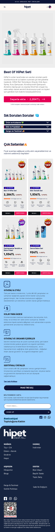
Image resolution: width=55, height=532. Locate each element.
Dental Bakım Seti (36, 248)
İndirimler (37, 448)
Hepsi (6, 458)
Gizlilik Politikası (10, 489)
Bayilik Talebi (38, 474)
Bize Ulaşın (37, 470)
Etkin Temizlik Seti (36, 191)
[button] (5, 7)
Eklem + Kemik (10, 451)
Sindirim (7, 455)
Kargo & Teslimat (11, 485)
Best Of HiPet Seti (10, 191)
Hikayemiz (8, 470)
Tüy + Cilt (8, 448)
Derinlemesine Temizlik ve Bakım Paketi (13, 249)
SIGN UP (10, 412)
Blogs (6, 474)
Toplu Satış (37, 477)
